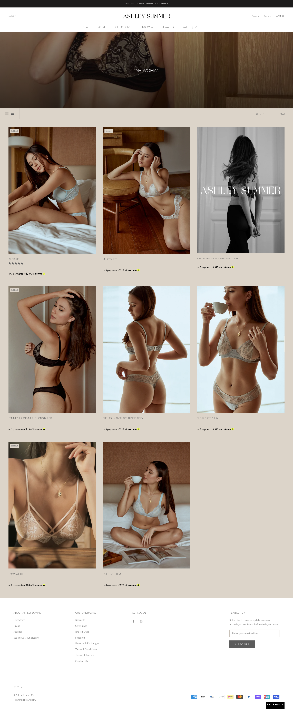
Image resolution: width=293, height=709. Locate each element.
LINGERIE (100, 27)
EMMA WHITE (16, 573)
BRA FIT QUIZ (189, 27)
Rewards (80, 619)
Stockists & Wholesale (26, 637)
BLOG (207, 27)
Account (255, 16)
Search (267, 16)
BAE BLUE (13, 259)
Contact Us (81, 661)
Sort (258, 113)
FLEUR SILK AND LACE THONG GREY (123, 418)
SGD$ (11, 15)
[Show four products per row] (12, 113)
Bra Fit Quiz (82, 631)
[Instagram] (141, 621)
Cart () (280, 15)
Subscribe (242, 644)
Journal (18, 631)
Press (17, 625)
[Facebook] (133, 621)
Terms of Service (84, 655)
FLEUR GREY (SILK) (207, 418)
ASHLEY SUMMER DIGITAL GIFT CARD (218, 258)
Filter (282, 113)
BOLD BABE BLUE (112, 573)
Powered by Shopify (25, 699)
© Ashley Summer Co (24, 695)
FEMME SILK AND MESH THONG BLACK (30, 418)
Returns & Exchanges (87, 643)
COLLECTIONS (121, 27)
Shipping (80, 637)
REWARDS (168, 27)
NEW (85, 27)
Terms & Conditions (86, 649)
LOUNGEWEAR (146, 27)
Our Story (19, 619)
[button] (16, 263)
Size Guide (81, 625)
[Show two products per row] (6, 113)
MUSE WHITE (110, 259)
